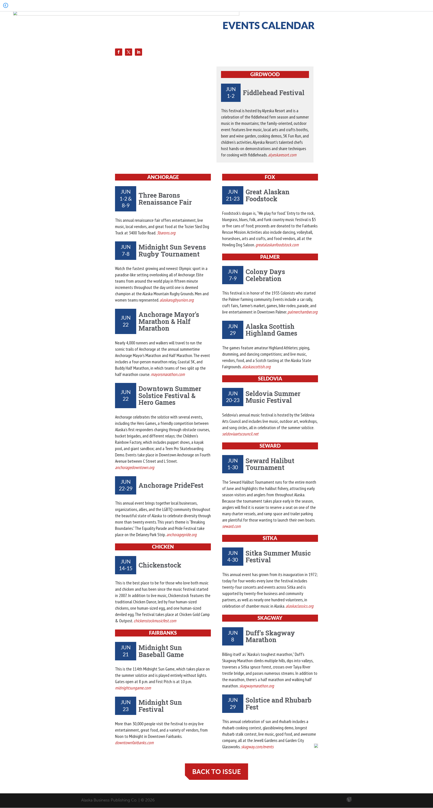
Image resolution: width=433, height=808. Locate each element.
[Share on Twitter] (128, 52)
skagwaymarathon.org (256, 686)
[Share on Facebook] (118, 52)
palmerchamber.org (303, 312)
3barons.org (166, 233)
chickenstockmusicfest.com (155, 621)
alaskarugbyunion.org (177, 300)
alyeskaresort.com (282, 155)
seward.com (231, 526)
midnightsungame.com (133, 688)
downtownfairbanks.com (134, 743)
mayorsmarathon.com (168, 374)
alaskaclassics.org (299, 606)
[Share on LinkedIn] (138, 52)
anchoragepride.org (181, 535)
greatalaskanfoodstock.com (277, 245)
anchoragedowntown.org (134, 467)
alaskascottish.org (256, 367)
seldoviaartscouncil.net (240, 434)
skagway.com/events (257, 747)
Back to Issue (216, 771)
